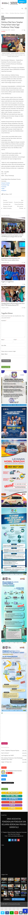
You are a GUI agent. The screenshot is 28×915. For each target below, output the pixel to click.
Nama (3, 339)
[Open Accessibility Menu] (25, 911)
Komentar (3, 320)
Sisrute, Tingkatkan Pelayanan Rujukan (10, 750)
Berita (3, 16)
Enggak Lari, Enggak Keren (7, 281)
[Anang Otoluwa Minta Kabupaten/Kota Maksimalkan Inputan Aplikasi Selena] (13, 241)
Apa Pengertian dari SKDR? (7, 755)
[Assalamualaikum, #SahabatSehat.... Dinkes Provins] (17, 887)
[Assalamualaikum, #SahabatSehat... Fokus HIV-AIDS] (17, 881)
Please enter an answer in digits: (8, 351)
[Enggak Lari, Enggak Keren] (13, 265)
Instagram (3, 190)
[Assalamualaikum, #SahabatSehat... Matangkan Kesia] (11, 887)
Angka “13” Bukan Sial (6, 762)
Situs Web (3, 345)
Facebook (3, 186)
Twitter (3, 188)
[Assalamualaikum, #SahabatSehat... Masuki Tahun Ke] (17, 894)
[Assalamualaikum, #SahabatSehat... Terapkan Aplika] (4, 881)
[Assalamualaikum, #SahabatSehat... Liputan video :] (24, 887)
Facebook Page (5, 184)
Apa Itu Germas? (5, 753)
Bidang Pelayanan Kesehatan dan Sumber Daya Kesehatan (12, 17)
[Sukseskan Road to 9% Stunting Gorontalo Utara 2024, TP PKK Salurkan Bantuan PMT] (13, 287)
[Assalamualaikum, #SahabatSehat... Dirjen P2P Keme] (4, 887)
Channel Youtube (5, 183)
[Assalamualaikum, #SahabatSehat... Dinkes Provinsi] (24, 881)
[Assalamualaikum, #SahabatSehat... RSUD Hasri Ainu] (11, 881)
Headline (3, 19)
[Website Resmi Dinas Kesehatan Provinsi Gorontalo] (14, 3)
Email (15, 339)
